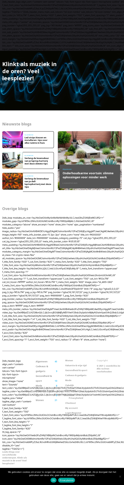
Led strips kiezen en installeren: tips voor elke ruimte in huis (36, 140)
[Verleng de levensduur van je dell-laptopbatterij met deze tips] (12, 181)
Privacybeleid (66, 480)
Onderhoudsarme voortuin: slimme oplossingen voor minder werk (88, 175)
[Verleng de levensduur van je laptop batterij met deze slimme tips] (12, 160)
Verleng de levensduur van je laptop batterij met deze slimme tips (37, 161)
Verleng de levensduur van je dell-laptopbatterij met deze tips (38, 182)
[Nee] (120, 476)
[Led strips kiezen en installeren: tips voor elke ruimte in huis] (12, 139)
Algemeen (29, 135)
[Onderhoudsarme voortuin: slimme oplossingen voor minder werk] (90, 160)
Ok (53, 480)
